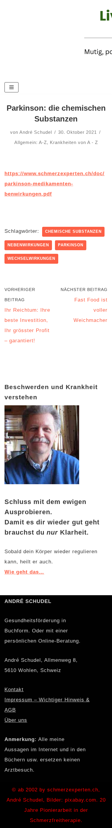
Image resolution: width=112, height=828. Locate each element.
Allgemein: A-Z (30, 142)
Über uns (15, 720)
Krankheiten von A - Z (74, 142)
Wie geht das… (24, 572)
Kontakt (14, 689)
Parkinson (70, 245)
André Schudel (35, 132)
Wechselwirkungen (31, 258)
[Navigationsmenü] (11, 87)
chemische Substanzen (73, 231)
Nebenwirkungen (28, 245)
